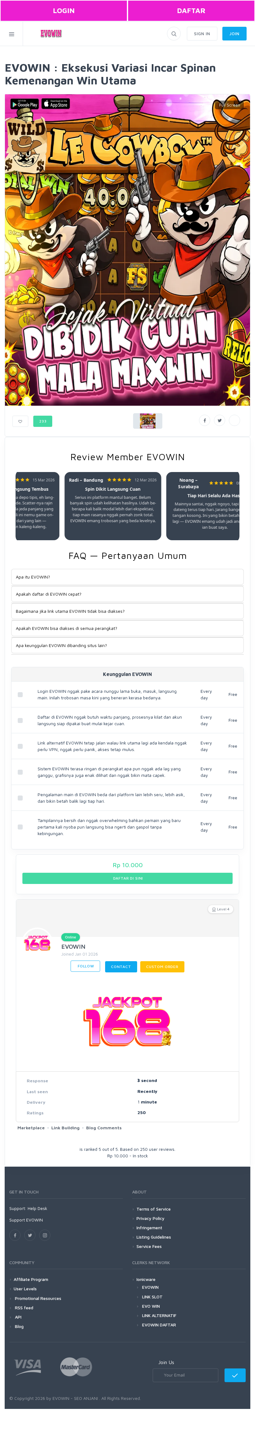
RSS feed (23, 1307)
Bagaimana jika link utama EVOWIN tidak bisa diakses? (70, 611)
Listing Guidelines (154, 1237)
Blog (19, 1326)
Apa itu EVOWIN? (33, 576)
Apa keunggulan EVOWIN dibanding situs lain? (61, 645)
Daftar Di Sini (127, 878)
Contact (121, 966)
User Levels (25, 1288)
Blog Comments (104, 1127)
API (17, 1317)
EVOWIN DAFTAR (159, 1324)
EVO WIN (151, 1306)
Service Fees (149, 1246)
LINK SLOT (152, 1296)
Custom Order (162, 966)
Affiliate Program (31, 1279)
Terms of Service (154, 1209)
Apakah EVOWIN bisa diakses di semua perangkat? (66, 628)
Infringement (149, 1227)
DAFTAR (191, 10)
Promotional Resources (37, 1298)
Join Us (166, 1362)
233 (43, 421)
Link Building (65, 1127)
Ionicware (146, 1279)
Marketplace (31, 1127)
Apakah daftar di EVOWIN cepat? (48, 594)
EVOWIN (73, 946)
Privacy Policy (151, 1218)
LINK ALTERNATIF (159, 1315)
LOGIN (64, 10)
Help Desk (37, 1208)
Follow (85, 966)
